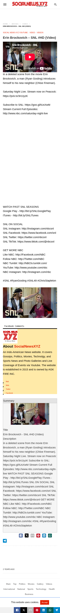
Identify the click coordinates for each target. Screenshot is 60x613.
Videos (40, 33)
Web (7, 385)
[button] (30, 302)
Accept (45, 602)
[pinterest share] (38, 535)
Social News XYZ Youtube (15, 33)
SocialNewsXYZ (27, 346)
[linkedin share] (44, 535)
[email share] (32, 535)
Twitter (8, 389)
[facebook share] (21, 535)
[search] (55, 4)
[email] (30, 610)
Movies (15, 24)
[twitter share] (27, 535)
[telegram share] (5, 541)
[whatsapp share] (50, 535)
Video (25, 24)
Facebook (9, 393)
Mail (7, 381)
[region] (30, 14)
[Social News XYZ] (30, 4)
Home (5, 24)
